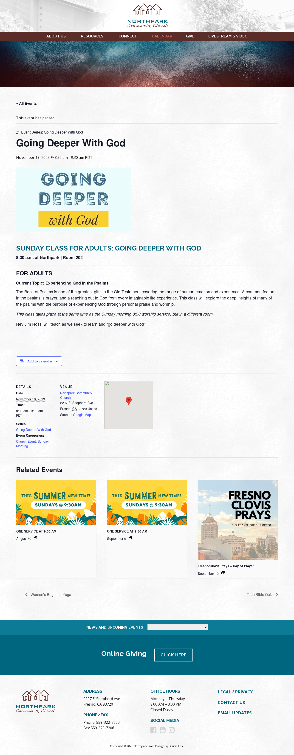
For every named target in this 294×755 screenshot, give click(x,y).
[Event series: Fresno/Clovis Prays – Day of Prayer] (223, 572)
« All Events (26, 103)
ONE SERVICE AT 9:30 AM (36, 531)
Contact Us (231, 702)
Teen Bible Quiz (260, 594)
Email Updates (235, 712)
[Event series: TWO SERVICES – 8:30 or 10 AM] (35, 537)
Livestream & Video (228, 36)
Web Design (156, 746)
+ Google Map (80, 414)
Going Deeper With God (33, 429)
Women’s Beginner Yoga (50, 594)
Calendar (162, 36)
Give (190, 36)
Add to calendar (39, 361)
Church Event (26, 441)
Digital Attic (176, 746)
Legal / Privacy (235, 692)
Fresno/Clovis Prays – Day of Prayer (226, 566)
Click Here (174, 654)
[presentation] (56, 502)
